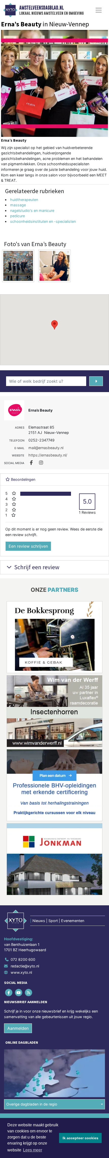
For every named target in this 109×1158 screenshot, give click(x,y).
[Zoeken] (96, 381)
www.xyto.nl (21, 972)
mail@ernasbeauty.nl (45, 448)
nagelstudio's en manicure (32, 210)
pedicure (17, 216)
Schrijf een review (36, 567)
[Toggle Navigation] (98, 10)
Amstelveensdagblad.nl (41, 7)
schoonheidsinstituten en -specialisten (43, 221)
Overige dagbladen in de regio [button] (31, 1104)
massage (18, 205)
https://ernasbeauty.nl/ (47, 455)
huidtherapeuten (24, 199)
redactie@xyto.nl (25, 966)
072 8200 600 (23, 959)
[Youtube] (19, 992)
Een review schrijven (28, 546)
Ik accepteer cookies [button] (80, 1138)
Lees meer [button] (32, 1150)
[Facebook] (9, 992)
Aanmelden (18, 1028)
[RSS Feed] (29, 992)
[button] (54, 325)
